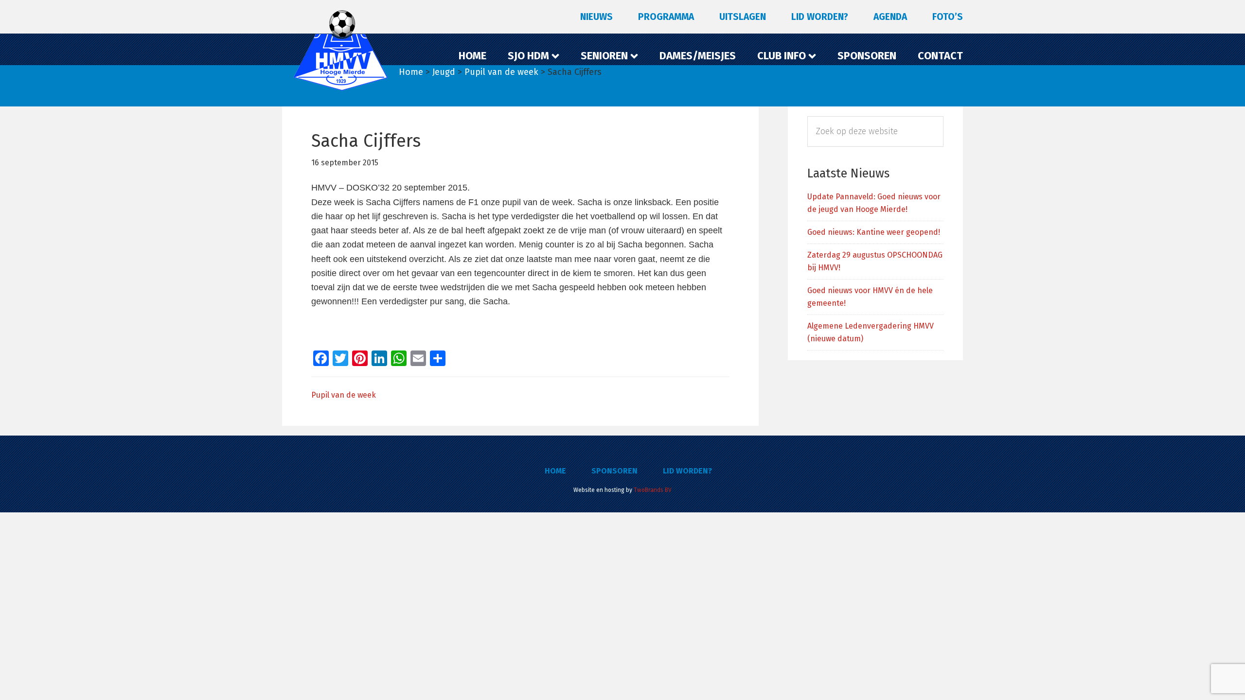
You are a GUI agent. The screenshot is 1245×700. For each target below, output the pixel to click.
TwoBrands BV (653, 490)
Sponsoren (614, 470)
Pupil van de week (343, 395)
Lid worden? (687, 470)
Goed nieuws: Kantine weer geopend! (873, 232)
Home (555, 470)
